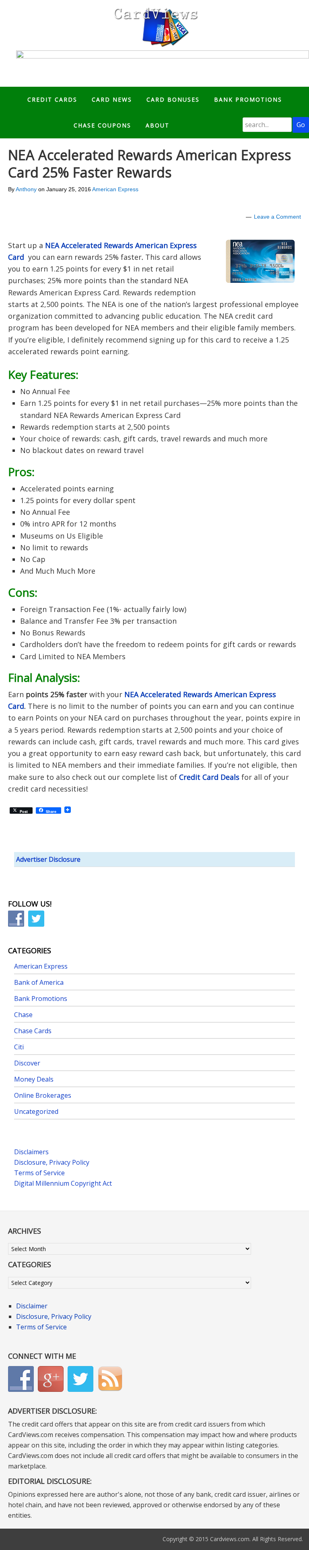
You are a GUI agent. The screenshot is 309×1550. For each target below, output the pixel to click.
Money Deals (34, 1079)
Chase (23, 1014)
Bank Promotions (40, 998)
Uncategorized (36, 1111)
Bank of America (39, 982)
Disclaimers (31, 1151)
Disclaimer (31, 1305)
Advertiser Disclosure (48, 859)
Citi (19, 1046)
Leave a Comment (277, 216)
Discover (27, 1063)
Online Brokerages (42, 1095)
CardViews (154, 25)
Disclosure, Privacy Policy (51, 1162)
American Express (115, 189)
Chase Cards (33, 1030)
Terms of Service (39, 1172)
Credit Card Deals (209, 777)
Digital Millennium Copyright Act (63, 1183)
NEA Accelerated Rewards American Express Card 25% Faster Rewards (149, 164)
